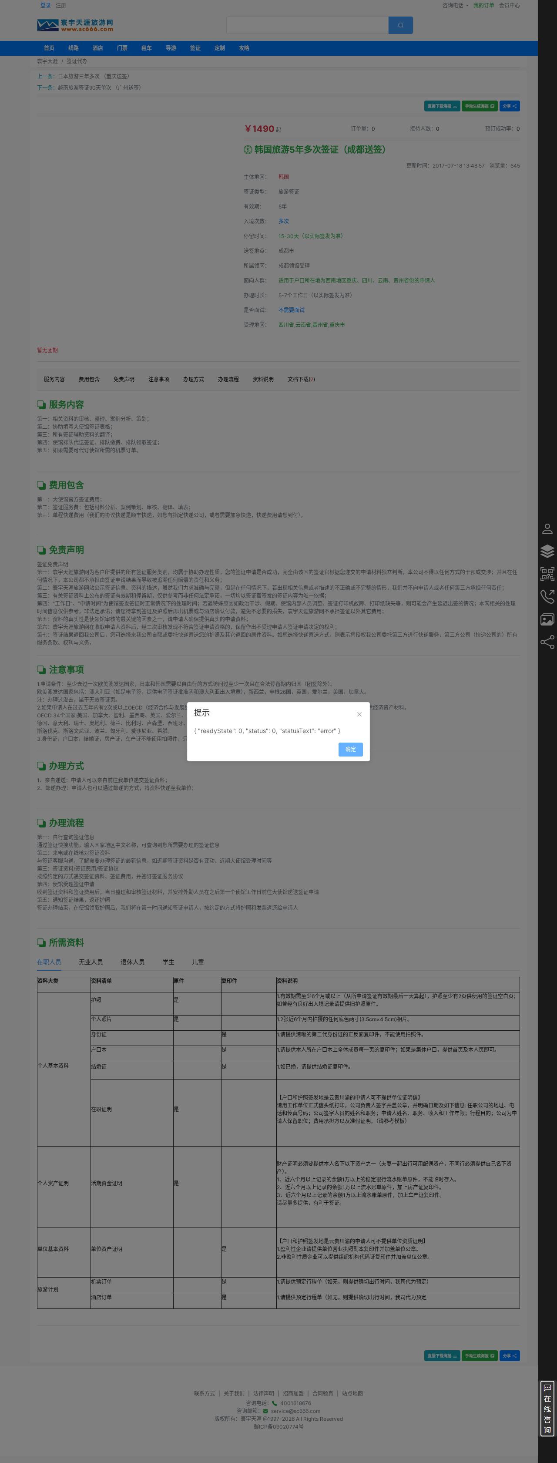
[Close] (359, 714)
